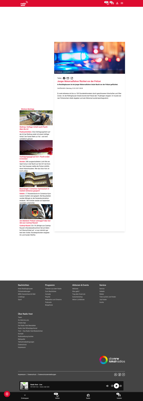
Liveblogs (21, 297)
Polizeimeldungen (24, 291)
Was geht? (75, 291)
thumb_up (121, 386)
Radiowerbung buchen (25, 336)
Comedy (48, 294)
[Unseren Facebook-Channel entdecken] (119, 374)
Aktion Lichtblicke (78, 299)
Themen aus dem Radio (53, 289)
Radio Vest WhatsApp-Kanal (27, 328)
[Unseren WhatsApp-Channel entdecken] (115, 374)
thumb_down (112, 386)
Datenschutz (22, 345)
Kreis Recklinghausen (25, 289)
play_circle (116, 386)
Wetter (101, 294)
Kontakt (20, 334)
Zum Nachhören (50, 291)
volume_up (107, 386)
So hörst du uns (23, 320)
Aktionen (75, 289)
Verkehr (102, 291)
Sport (20, 299)
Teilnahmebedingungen (26, 342)
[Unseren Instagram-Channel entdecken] (123, 374)
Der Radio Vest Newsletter (27, 325)
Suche (101, 302)
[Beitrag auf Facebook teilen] (64, 78)
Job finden (103, 299)
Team (20, 317)
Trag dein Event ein (78, 294)
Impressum (22, 347)
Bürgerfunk (49, 305)
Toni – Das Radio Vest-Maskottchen (30, 331)
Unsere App (22, 323)
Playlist (47, 297)
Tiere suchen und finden (107, 297)
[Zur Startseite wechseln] (24, 3)
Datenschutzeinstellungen (47, 374)
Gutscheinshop (77, 297)
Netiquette (21, 339)
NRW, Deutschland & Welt (26, 294)
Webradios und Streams (53, 299)
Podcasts (48, 302)
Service (101, 289)
